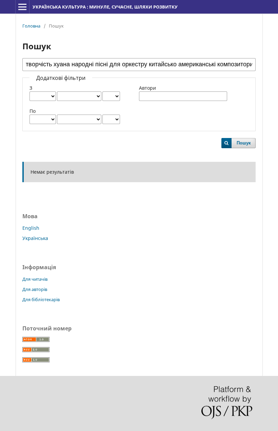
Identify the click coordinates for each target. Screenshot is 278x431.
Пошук (244, 142)
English (30, 228)
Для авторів (34, 289)
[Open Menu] (22, 7)
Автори (147, 88)
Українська (35, 238)
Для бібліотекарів (41, 299)
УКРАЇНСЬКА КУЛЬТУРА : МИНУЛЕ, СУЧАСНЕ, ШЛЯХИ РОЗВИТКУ (105, 7)
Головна (31, 26)
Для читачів (34, 279)
